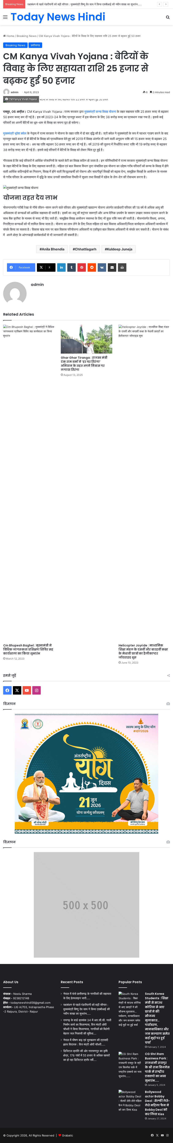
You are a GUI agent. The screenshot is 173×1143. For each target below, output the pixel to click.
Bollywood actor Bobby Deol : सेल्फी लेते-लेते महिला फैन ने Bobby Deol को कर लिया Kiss (157, 1103)
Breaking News (26, 36)
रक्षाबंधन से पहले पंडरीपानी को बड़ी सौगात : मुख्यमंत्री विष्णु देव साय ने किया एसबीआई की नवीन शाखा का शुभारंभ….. (86, 1009)
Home (10, 36)
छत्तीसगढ (35, 45)
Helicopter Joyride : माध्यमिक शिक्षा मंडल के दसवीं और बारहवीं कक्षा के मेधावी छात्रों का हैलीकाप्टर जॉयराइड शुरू (143, 651)
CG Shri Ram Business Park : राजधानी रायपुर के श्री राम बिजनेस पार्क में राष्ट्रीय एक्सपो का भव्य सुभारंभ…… (157, 1067)
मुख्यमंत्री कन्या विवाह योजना (100, 112)
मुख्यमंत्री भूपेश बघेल (14, 133)
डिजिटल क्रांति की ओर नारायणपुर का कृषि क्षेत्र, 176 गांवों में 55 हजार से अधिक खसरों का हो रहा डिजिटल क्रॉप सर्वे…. (86, 1055)
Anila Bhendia (53, 249)
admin (14, 92)
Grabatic (67, 1135)
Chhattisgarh (85, 249)
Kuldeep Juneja (119, 249)
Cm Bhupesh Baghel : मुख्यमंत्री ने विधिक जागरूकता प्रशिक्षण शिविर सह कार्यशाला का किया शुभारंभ (28, 649)
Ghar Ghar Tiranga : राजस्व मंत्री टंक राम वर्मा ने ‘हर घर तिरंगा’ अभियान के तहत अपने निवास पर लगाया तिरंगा (84, 364)
